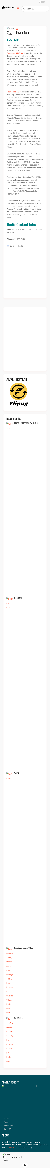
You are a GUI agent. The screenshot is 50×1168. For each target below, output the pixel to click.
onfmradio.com (12, 1147)
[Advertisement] (25, 340)
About (6, 1122)
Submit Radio (9, 1125)
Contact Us (8, 1129)
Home (6, 1118)
